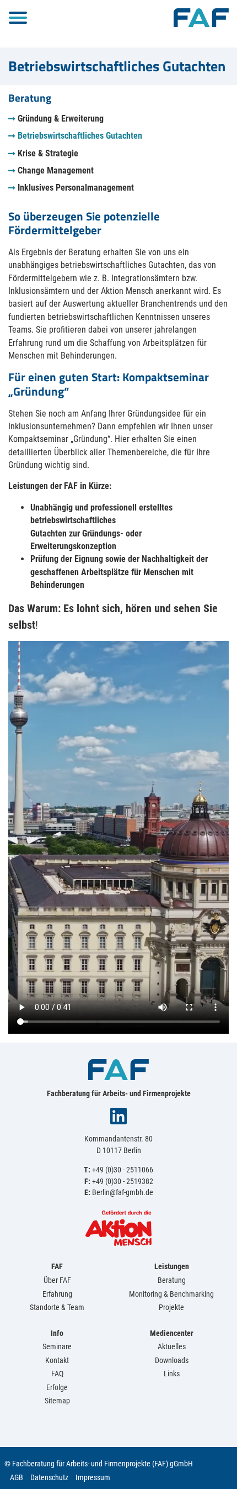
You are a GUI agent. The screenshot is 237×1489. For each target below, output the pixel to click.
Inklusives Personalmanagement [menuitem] (76, 187)
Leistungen (171, 1266)
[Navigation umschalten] (18, 17)
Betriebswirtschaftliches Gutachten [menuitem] (80, 135)
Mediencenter (171, 1333)
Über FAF (57, 1280)
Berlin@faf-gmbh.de (122, 1192)
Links (172, 1373)
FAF (57, 1266)
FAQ (57, 1373)
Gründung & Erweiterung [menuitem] (61, 118)
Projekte (171, 1307)
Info (57, 1333)
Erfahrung (57, 1294)
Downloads (171, 1360)
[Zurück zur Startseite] (201, 17)
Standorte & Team (57, 1307)
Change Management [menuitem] (56, 170)
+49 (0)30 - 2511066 (122, 1169)
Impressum (93, 1477)
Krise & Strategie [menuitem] (48, 153)
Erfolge (57, 1387)
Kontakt (57, 1360)
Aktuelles (172, 1346)
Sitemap (57, 1400)
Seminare (57, 1346)
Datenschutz (49, 1477)
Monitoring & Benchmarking (171, 1294)
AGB (16, 1477)
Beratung (172, 1280)
